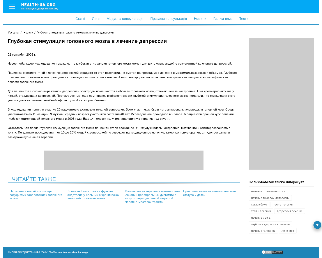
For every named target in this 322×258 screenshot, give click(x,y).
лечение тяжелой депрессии (270, 198)
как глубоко (259, 204)
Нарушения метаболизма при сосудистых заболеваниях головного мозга (36, 195)
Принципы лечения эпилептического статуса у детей (209, 193)
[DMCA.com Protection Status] (272, 253)
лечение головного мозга (268, 191)
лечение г (287, 230)
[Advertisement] (281, 104)
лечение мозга (261, 217)
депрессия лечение (290, 211)
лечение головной (263, 230)
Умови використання (23, 252)
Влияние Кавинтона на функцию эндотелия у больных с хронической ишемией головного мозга (93, 195)
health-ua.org (39, 6)
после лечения (283, 204)
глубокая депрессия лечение (270, 224)
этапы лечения (261, 211)
